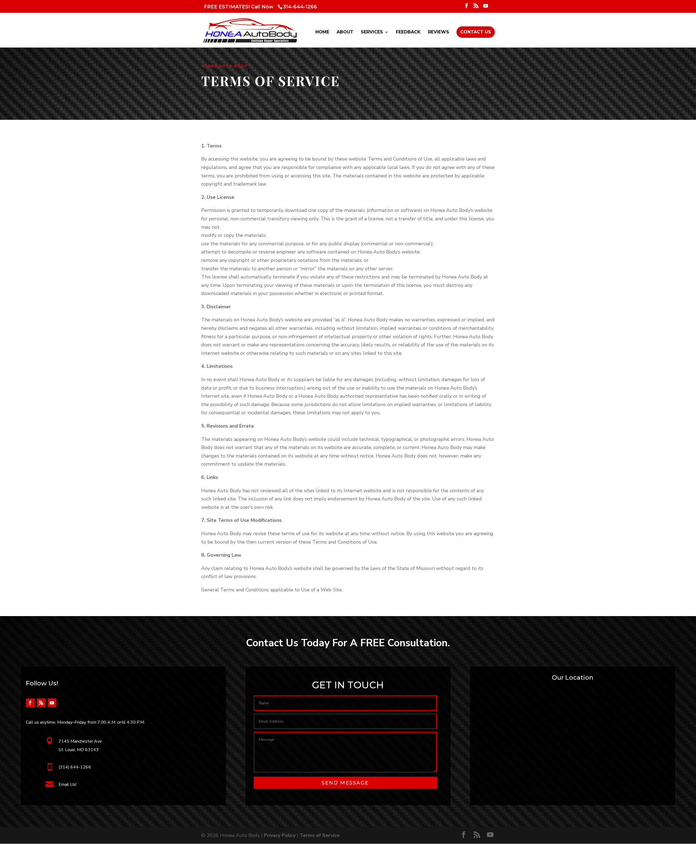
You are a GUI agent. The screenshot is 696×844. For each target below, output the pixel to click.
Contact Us (475, 31)
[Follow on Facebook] (30, 702)
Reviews (438, 32)
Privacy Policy (280, 835)
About (345, 32)
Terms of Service (320, 835)
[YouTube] (485, 7)
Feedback (408, 32)
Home (322, 32)
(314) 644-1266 (74, 767)
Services (372, 32)
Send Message (345, 783)
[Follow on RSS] (41, 702)
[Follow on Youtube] (52, 702)
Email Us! (67, 784)
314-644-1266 (300, 7)
